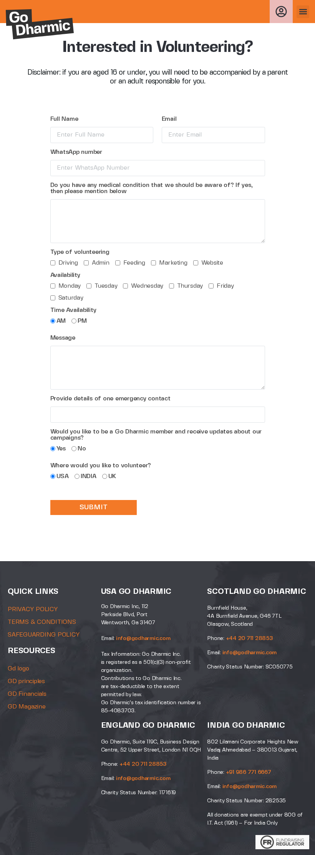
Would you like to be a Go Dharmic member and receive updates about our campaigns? (156, 435)
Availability (65, 275)
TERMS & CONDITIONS (42, 622)
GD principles (26, 681)
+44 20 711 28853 (249, 638)
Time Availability (73, 310)
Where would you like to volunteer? (100, 465)
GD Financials (27, 694)
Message (62, 338)
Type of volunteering (79, 252)
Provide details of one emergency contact (110, 399)
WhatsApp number (76, 152)
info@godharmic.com (143, 638)
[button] (303, 11)
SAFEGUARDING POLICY (44, 635)
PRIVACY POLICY (33, 609)
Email (169, 119)
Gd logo (18, 669)
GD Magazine (26, 707)
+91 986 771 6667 (248, 772)
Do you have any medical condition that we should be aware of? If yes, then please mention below (151, 188)
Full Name (64, 119)
